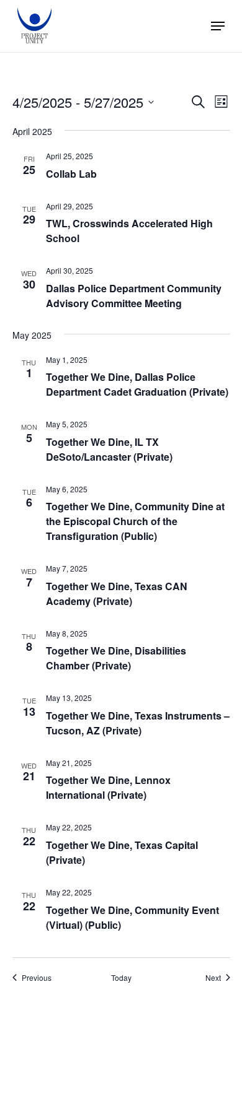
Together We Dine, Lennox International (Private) (108, 787)
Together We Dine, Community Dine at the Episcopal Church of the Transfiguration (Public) (135, 521)
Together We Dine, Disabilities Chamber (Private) (116, 657)
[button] (218, 26)
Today (121, 978)
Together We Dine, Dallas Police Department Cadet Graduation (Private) (137, 384)
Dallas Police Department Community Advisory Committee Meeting (134, 295)
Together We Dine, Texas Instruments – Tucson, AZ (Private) (138, 723)
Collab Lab (71, 174)
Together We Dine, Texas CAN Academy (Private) (116, 593)
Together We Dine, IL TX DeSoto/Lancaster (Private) (109, 449)
